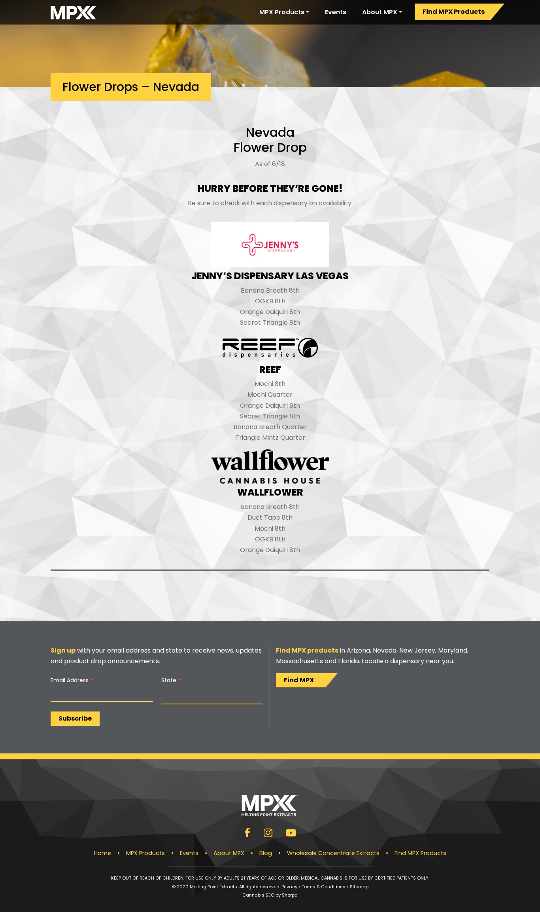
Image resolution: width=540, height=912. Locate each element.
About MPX (379, 12)
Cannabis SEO (258, 895)
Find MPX (299, 680)
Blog (265, 853)
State (171, 680)
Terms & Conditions (324, 887)
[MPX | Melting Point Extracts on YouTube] (291, 834)
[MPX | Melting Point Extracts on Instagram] (268, 834)
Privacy (289, 887)
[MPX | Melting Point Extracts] (73, 12)
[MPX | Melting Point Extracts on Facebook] (247, 834)
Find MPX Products (454, 11)
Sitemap (359, 887)
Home (102, 853)
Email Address (72, 680)
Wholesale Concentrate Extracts (333, 853)
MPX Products (281, 12)
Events (335, 12)
